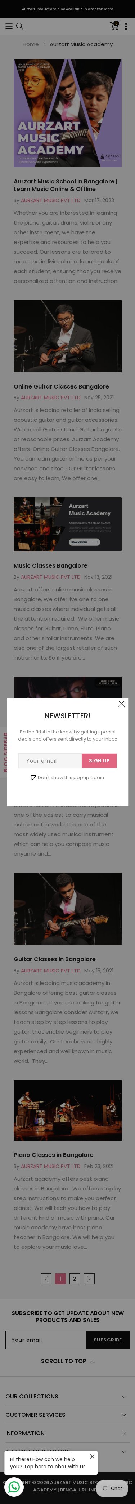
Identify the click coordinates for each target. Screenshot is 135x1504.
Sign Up (99, 760)
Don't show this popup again (71, 777)
